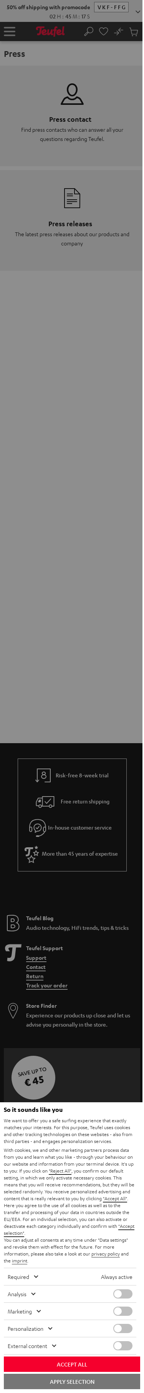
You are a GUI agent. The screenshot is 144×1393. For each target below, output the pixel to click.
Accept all (72, 1364)
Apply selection (72, 1381)
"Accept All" (115, 1198)
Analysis (17, 1293)
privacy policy (105, 1254)
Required (18, 1276)
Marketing (20, 1311)
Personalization (25, 1328)
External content (27, 1345)
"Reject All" (60, 1171)
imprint (19, 1260)
